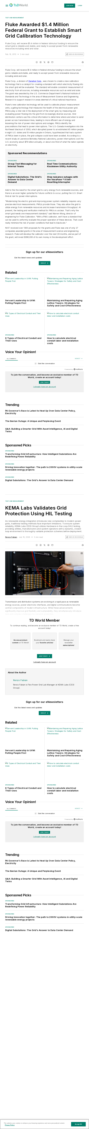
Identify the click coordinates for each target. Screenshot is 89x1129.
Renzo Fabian (11, 537)
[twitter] (44, 62)
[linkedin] (41, 62)
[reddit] (48, 62)
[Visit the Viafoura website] (78, 369)
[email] (52, 62)
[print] (83, 62)
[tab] (11, 358)
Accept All (78, 1124)
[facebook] (37, 62)
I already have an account (44, 387)
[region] (44, 364)
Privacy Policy (10, 1125)
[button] (6, 5)
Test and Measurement (14, 18)
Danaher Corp (34, 81)
